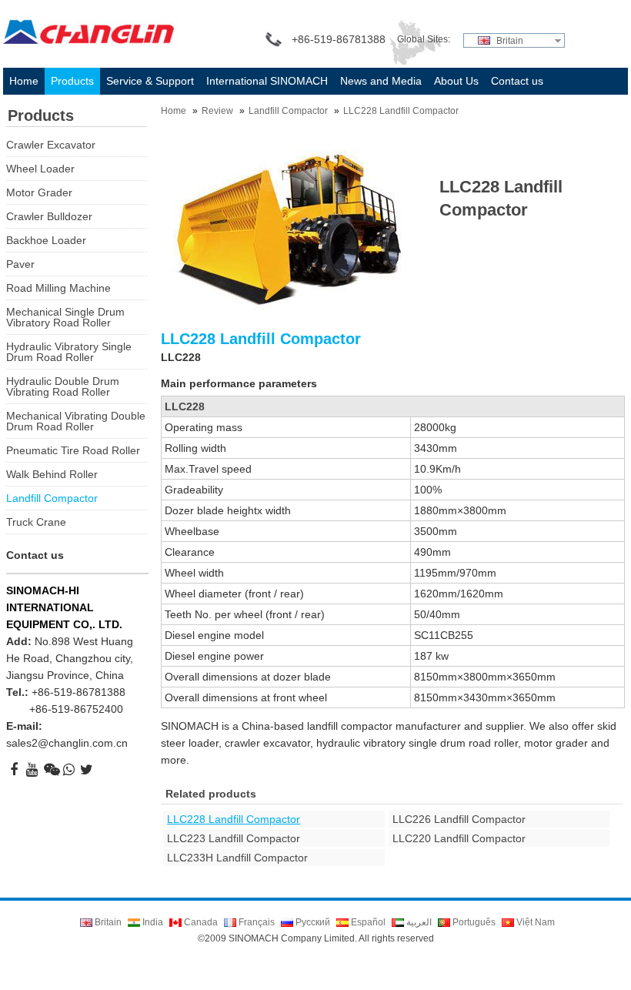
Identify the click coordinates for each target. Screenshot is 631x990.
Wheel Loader (40, 168)
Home (173, 110)
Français (255, 922)
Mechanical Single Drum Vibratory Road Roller (65, 317)
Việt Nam (534, 922)
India (151, 922)
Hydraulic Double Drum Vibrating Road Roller (62, 386)
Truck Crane (36, 522)
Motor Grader (39, 192)
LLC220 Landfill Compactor (459, 838)
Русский (311, 922)
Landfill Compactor (288, 110)
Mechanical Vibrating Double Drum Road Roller (75, 421)
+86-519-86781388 (78, 692)
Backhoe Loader (46, 240)
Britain (508, 40)
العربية (418, 922)
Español (367, 922)
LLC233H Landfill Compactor (237, 857)
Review (217, 110)
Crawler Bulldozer (49, 216)
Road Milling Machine (58, 288)
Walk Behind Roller (52, 474)
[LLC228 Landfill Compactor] (288, 228)
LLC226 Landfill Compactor (459, 819)
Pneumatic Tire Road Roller (73, 450)
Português (473, 922)
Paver (20, 264)
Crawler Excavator (50, 145)
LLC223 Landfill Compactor (233, 838)
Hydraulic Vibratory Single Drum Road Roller (69, 351)
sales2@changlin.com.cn (67, 743)
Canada (200, 922)
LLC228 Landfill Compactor (401, 110)
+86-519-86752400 (76, 709)
